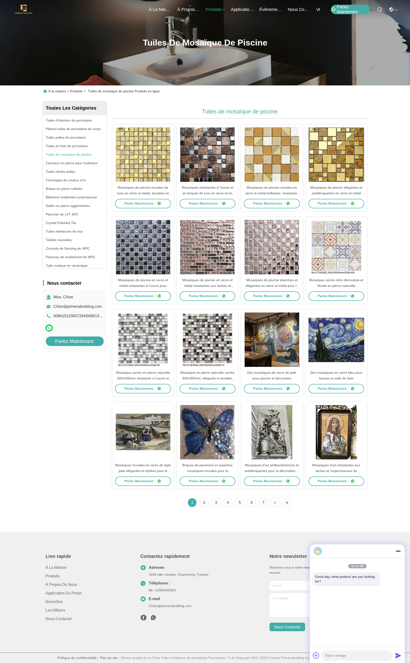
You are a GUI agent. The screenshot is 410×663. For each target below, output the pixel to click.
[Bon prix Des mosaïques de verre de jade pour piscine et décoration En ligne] (272, 339)
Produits (76, 91)
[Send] (398, 655)
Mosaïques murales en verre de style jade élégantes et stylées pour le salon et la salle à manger (143, 470)
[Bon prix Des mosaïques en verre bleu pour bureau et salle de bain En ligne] (336, 339)
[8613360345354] (153, 619)
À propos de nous (188, 9)
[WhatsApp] (49, 328)
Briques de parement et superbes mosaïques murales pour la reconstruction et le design (207, 470)
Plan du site (109, 658)
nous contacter (299, 9)
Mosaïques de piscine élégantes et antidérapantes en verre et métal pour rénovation (336, 193)
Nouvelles (54, 602)
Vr (318, 9)
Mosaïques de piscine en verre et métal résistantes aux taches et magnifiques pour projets (207, 285)
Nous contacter (59, 619)
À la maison (160, 9)
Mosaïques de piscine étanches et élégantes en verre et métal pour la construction (272, 285)
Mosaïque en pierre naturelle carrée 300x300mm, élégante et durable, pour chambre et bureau (207, 378)
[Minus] (398, 551)
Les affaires (55, 610)
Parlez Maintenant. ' (140, 203)
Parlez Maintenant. (348, 9)
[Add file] (316, 655)
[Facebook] (143, 619)
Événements (270, 9)
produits (213, 9)
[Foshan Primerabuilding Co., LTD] (24, 9)
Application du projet (63, 593)
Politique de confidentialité (76, 658)
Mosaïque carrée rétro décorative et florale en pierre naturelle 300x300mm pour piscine (336, 285)
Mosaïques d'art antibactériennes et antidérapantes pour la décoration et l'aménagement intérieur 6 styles (272, 470)
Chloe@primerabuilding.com (77, 306)
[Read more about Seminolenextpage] (275, 502)
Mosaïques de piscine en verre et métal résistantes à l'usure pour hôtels (143, 285)
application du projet (242, 9)
